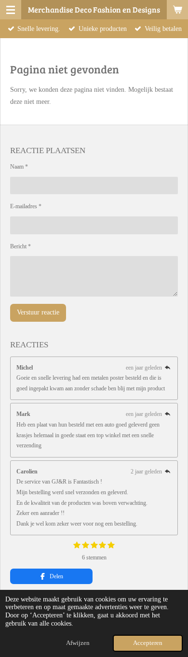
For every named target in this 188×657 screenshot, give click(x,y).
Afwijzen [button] (78, 643)
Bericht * (20, 246)
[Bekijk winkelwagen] (177, 9)
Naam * (19, 166)
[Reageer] (167, 367)
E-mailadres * (25, 206)
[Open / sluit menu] (10, 9)
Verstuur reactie (38, 312)
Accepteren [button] (147, 643)
